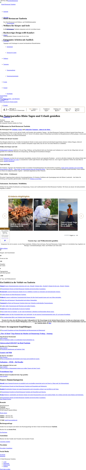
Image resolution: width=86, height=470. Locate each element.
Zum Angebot (3, 338)
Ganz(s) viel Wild (6, 352)
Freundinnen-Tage (6, 371)
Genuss (20, 129)
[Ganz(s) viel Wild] (12, 349)
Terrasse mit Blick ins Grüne (11, 159)
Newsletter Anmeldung (6, 448)
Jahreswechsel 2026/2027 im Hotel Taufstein (15, 343)
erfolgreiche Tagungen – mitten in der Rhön (38, 129)
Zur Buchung (3, 432)
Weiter (5, 95)
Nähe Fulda (17, 169)
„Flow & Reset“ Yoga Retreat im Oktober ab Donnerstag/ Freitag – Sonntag (26, 333)
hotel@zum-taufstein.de (11, 420)
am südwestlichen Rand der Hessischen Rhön (33, 169)
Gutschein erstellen (5, 441)
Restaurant (6, 158)
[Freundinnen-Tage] (20, 368)
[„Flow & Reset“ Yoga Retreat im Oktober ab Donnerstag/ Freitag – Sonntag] (22, 330)
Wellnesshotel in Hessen (6, 150)
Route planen (3, 413)
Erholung (14, 129)
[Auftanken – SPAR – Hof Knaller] (20, 358)
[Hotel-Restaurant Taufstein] (8, 4)
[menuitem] (44, 462)
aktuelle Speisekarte (9, 161)
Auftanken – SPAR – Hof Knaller (11, 362)
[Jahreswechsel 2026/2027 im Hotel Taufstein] (17, 339)
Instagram (15, 0)
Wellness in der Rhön (35, 179)
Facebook (10, 0)
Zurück (2, 95)
